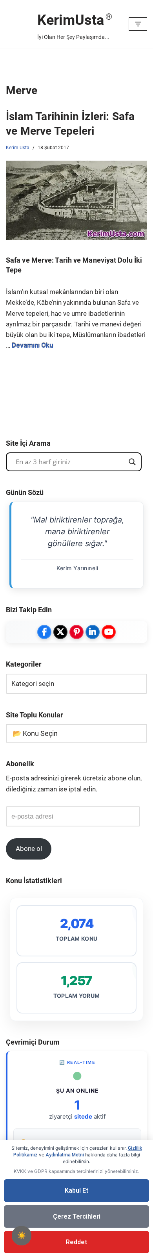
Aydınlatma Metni (65, 1155)
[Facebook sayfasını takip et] (44, 632)
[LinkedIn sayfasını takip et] (93, 632)
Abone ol (29, 848)
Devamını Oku (32, 345)
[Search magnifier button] (132, 461)
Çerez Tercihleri (76, 1216)
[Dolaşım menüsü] (138, 24)
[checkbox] (21, 1235)
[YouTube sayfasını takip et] (109, 632)
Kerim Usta (17, 147)
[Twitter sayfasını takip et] (60, 632)
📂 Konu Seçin (35, 733)
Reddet (76, 1242)
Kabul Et (76, 1190)
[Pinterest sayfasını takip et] (76, 632)
